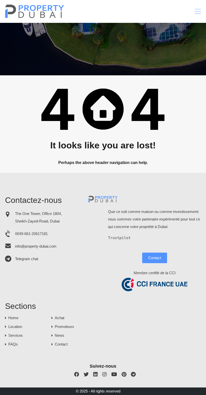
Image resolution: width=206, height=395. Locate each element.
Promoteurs (64, 326)
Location (15, 326)
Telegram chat (26, 259)
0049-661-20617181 (31, 234)
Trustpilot (119, 238)
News (59, 335)
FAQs (13, 344)
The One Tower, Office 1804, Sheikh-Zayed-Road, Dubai (38, 217)
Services (15, 335)
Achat (59, 318)
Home (13, 318)
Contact (154, 258)
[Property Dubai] (35, 17)
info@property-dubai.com (36, 246)
